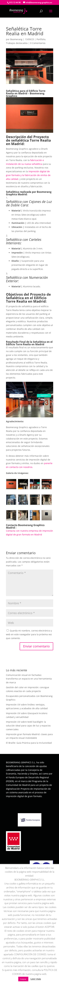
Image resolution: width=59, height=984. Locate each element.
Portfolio (41, 39)
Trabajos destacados (17, 43)
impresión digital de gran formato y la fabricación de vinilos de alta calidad (28, 175)
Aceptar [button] (23, 979)
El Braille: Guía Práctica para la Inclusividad (29, 742)
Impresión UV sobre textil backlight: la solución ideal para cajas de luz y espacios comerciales (28, 725)
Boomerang (16, 39)
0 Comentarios (37, 43)
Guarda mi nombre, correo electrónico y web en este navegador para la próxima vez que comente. (29, 634)
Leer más (36, 978)
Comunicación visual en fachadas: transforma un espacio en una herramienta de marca (29, 678)
